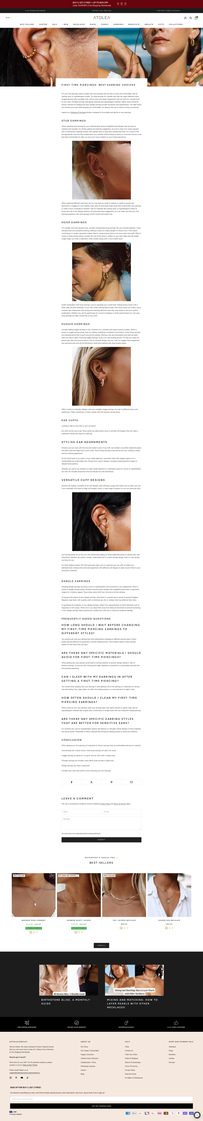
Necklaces (79, 24)
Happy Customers (87, 1054)
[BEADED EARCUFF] (101, 521)
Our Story (84, 1047)
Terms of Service (120, 804)
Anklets (149, 24)
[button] (197, 1115)
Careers (83, 1070)
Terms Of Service (131, 1066)
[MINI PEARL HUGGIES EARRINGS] (101, 376)
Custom (43, 24)
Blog (82, 1074)
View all (101, 945)
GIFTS (161, 24)
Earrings (118, 24)
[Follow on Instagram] (10, 1078)
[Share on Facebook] (71, 782)
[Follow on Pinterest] (16, 1078)
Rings (171, 1050)
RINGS (93, 24)
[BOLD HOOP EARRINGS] (101, 272)
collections (176, 24)
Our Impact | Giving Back (90, 1050)
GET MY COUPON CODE (101, 1106)
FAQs (127, 1047)
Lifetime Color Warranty (89, 1058)
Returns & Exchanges (133, 1062)
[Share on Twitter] (91, 782)
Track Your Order (131, 1054)
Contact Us (129, 1050)
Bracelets (134, 24)
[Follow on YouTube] (22, 1078)
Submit (101, 840)
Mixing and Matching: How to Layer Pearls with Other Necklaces (132, 1003)
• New (65, 24)
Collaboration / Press (88, 1062)
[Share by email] (131, 782)
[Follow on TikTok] (27, 1078)
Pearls (105, 24)
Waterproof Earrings (77, 112)
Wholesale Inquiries (88, 1066)
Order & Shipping (131, 1058)
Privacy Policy (105, 804)
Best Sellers (27, 24)
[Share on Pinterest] (111, 782)
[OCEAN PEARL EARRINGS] (101, 170)
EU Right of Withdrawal (134, 1078)
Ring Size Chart (130, 1074)
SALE (54, 24)
